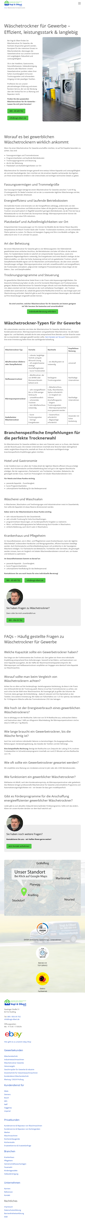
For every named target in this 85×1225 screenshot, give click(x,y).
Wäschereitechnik (11, 1056)
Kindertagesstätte (10, 1170)
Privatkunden (11, 1119)
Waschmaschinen (10, 1135)
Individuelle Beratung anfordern (42, 311)
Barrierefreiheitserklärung (14, 1213)
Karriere (7, 1188)
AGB (6, 1217)
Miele (6, 1091)
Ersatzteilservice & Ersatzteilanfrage (17, 1145)
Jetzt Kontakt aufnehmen (19, 846)
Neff (5, 1104)
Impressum (8, 1207)
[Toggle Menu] (79, 3)
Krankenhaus (9, 1157)
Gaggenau (8, 1108)
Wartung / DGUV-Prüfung (14, 1079)
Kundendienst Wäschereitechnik (16, 1076)
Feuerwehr (8, 1167)
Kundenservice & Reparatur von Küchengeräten (22, 1129)
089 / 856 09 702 (14, 1016)
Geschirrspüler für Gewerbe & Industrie (19, 1069)
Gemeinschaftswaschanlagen (15, 1164)
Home (5, 8)
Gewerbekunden (13, 1050)
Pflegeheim (8, 1160)
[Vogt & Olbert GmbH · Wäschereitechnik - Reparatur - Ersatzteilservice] (13, 3)
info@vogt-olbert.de (18, 118)
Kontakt (7, 1195)
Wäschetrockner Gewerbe (14, 1063)
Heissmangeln (9, 1066)
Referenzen (8, 1192)
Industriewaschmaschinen (14, 1059)
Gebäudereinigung (11, 1174)
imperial (7, 1111)
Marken (7, 1132)
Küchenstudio (9, 1142)
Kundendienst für (14, 1085)
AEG (5, 1101)
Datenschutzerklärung (12, 1210)
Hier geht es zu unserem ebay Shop (17, 1042)
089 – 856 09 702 (15, 620)
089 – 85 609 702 (16, 111)
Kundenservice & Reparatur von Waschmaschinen (23, 1126)
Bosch (6, 1098)
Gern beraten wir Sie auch (55, 337)
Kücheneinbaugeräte (12, 1139)
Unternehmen (12, 1182)
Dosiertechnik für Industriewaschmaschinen (21, 1073)
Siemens (7, 1094)
